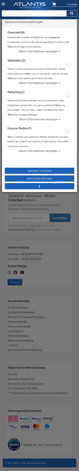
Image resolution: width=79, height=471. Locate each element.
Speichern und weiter (39, 170)
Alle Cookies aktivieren (39, 178)
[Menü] (3, 4)
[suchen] (71, 13)
